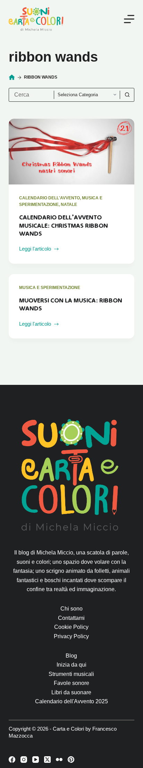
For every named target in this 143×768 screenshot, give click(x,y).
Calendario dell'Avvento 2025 (71, 701)
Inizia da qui (71, 665)
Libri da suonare (71, 692)
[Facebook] (12, 759)
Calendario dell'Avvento (49, 198)
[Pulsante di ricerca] (127, 95)
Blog (71, 656)
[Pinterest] (71, 759)
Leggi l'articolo (35, 249)
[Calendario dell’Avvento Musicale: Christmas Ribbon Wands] (72, 151)
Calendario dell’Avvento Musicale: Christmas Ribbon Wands (63, 225)
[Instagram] (23, 759)
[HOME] (12, 77)
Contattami (71, 618)
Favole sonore (71, 683)
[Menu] (129, 19)
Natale (69, 204)
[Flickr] (59, 759)
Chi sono (71, 609)
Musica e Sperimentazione (49, 287)
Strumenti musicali (71, 674)
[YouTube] (35, 759)
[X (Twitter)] (47, 759)
